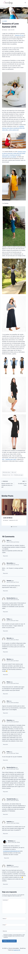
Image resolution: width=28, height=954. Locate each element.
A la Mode (4, 21)
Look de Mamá (7, 518)
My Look (14, 472)
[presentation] (14, 507)
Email (4, 924)
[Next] (24, 512)
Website (5, 931)
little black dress (6, 472)
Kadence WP (16, 950)
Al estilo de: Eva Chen (22, 483)
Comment (6, 900)
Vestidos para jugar (18, 474)
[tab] (11, 526)
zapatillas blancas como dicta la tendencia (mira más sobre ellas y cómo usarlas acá (13, 128)
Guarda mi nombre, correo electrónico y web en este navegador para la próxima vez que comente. (14, 936)
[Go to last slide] (4, 512)
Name (5, 918)
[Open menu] (25, 3)
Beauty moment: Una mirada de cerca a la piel (7, 484)
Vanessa (5, 29)
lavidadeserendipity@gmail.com (11, 851)
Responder (5, 555)
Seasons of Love (19, 35)
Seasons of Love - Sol (8, 474)
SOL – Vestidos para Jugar (9, 459)
